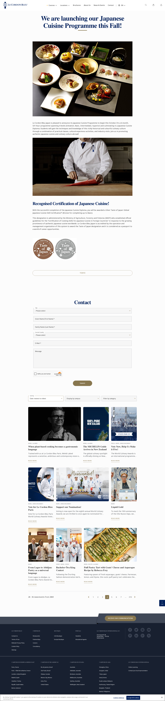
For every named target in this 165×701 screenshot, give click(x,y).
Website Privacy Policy (18, 643)
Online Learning (133, 667)
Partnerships (36, 639)
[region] (82, 697)
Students (78, 636)
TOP (162, 604)
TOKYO (82, 273)
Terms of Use (15, 639)
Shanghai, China (104, 667)
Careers (35, 643)
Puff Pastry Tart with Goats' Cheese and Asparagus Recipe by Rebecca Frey (109, 569)
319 (130, 597)
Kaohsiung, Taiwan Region (107, 684)
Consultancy (36, 646)
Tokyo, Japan (103, 674)
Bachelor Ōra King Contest (65, 569)
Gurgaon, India (103, 670)
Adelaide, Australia (75, 670)
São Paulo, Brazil (45, 670)
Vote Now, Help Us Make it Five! (123, 448)
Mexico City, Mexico (46, 677)
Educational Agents (81, 639)
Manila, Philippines (104, 691)
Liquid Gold (117, 507)
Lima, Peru (44, 681)
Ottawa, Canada (45, 674)
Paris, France (15, 667)
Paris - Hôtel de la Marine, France (21, 670)
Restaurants (36, 636)
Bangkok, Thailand (104, 688)
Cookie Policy (15, 646)
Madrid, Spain (15, 677)
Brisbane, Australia (75, 674)
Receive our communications (120, 618)
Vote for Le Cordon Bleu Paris (40, 508)
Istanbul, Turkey (16, 681)
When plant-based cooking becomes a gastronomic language (53, 448)
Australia (72, 667)
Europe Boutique (59, 639)
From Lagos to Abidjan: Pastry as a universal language (40, 570)
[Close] (162, 697)
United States (45, 684)
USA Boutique (58, 636)
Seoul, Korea (103, 677)
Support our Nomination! (68, 507)
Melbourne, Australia (76, 677)
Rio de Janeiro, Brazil (47, 667)
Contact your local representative (138, 670)
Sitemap (14, 650)
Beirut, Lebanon (16, 688)
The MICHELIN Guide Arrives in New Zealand (95, 448)
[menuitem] (146, 5)
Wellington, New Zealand (77, 684)
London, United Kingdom (19, 674)
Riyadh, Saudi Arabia (17, 684)
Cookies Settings (118, 698)
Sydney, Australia (75, 681)
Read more (32, 460)
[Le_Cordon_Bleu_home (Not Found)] (15, 5)
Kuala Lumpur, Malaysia (106, 681)
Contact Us (15, 636)
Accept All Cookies (133, 698)
